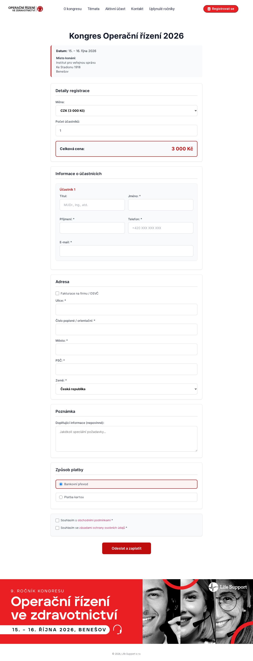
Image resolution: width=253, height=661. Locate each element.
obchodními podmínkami (94, 520)
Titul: (63, 196)
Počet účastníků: (68, 121)
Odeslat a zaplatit (127, 548)
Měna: (60, 102)
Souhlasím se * (94, 528)
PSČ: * (60, 360)
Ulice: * (61, 300)
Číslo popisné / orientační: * (75, 320)
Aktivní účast (115, 9)
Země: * (61, 380)
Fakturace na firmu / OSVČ (79, 293)
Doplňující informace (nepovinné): (80, 422)
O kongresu (73, 9)
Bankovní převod (76, 484)
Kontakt (137, 9)
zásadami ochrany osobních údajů (102, 527)
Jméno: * (134, 196)
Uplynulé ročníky (162, 9)
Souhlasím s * (87, 520)
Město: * (62, 340)
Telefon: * (135, 219)
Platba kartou (74, 497)
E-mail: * (66, 242)
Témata (93, 9)
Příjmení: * (67, 219)
